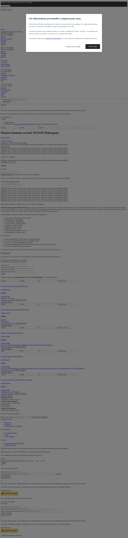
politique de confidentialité (52, 38)
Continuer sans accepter (72, 46)
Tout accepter (92, 46)
